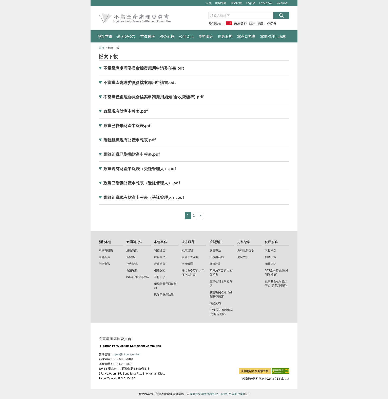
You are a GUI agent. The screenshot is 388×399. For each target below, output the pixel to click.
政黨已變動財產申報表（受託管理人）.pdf (141, 183)
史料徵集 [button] (205, 36)
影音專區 (215, 250)
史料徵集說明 (245, 250)
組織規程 (187, 250)
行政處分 (159, 263)
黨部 (261, 23)
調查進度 (159, 250)
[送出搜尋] (281, 15)
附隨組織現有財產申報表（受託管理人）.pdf (143, 197)
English (250, 3)
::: (92, 2)
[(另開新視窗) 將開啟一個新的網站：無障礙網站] (280, 371)
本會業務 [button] (147, 36)
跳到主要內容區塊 (104, 2)
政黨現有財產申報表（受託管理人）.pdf (139, 168)
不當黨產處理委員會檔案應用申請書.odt (139, 82)
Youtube (281, 3)
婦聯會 (271, 23)
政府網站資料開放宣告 (254, 371)
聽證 (252, 23)
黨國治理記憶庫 (273, 36)
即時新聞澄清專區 (137, 277)
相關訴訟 (159, 270)
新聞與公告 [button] (126, 36)
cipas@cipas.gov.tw (126, 354)
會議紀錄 (132, 270)
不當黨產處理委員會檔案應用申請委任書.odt (143, 68)
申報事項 (159, 277)
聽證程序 (159, 257)
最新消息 (132, 250)
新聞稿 (130, 257)
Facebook (265, 3)
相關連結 (270, 263)
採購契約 (215, 303)
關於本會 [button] (105, 36)
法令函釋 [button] (167, 36)
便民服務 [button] (225, 36)
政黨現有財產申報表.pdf (125, 111)
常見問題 (236, 3)
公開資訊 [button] (186, 36)
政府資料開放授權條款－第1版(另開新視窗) (217, 394)
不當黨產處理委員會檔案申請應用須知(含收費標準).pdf (153, 96)
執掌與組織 (106, 250)
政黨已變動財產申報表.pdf (127, 125)
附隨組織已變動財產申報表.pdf (131, 154)
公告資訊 (132, 263)
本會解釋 (187, 263)
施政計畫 (215, 263)
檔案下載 (270, 257)
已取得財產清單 (164, 294)
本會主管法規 (190, 257)
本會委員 (104, 257)
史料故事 (243, 257)
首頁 (208, 3)
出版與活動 (217, 257)
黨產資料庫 (240, 23)
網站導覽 (221, 3)
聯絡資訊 (104, 263)
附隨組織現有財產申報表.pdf (129, 140)
